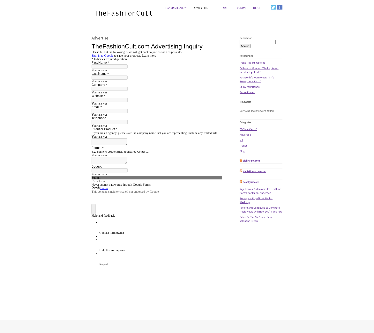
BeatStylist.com (251, 182)
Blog (256, 8)
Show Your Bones (250, 87)
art (225, 8)
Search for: (246, 38)
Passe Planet (247, 92)
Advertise (201, 8)
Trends (240, 8)
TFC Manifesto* (175, 8)
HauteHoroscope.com (254, 171)
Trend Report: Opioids (252, 62)
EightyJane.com (251, 160)
